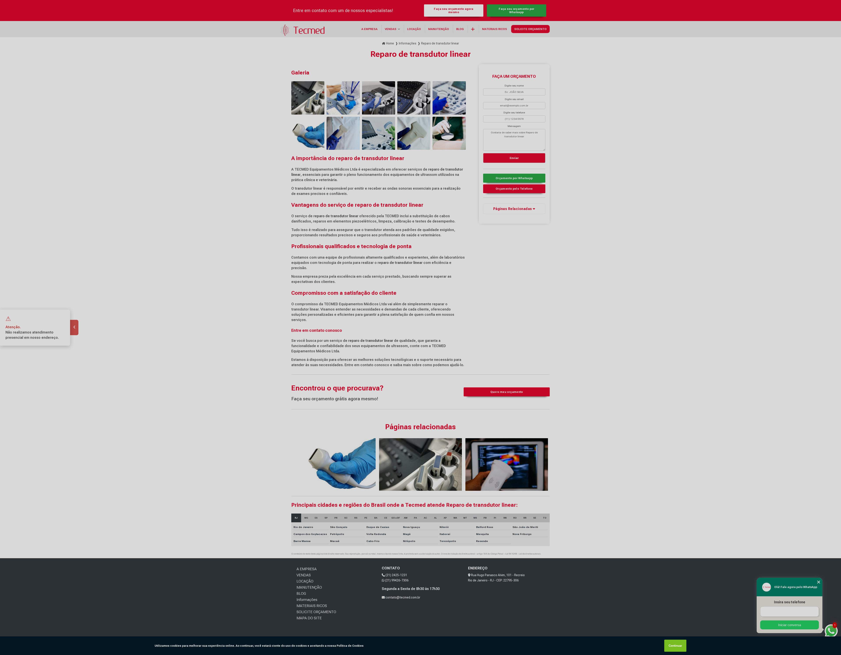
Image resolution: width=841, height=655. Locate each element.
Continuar (675, 645)
